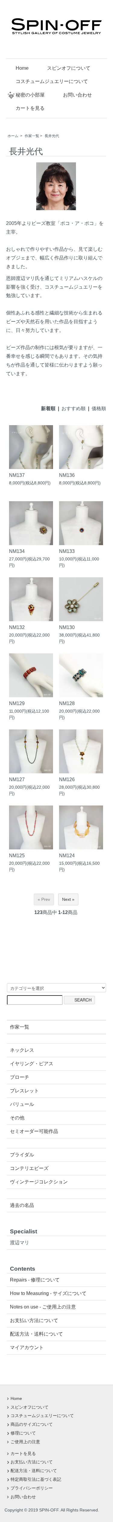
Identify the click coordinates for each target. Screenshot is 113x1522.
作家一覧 (32, 136)
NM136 (69, 475)
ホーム (13, 136)
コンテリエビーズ (29, 1168)
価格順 (99, 408)
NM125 (19, 855)
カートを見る (30, 108)
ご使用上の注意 (25, 1441)
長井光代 (52, 136)
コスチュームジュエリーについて (52, 81)
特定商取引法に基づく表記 (36, 1479)
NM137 (19, 475)
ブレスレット (24, 1090)
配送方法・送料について (36, 1333)
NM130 (69, 627)
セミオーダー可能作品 (34, 1131)
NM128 (69, 703)
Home (22, 68)
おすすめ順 (73, 408)
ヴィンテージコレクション (39, 1181)
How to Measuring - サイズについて (48, 1293)
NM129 (19, 703)
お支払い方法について (34, 1320)
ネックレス (22, 1050)
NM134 (19, 551)
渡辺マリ (19, 1242)
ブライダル (22, 1154)
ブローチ (19, 1077)
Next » (68, 899)
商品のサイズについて (32, 1424)
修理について (23, 1433)
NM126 (69, 779)
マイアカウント (27, 1347)
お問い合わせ (77, 94)
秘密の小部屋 (30, 94)
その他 (17, 1117)
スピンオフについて (68, 68)
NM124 (69, 855)
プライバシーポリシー (32, 1488)
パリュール (22, 1104)
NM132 (19, 627)
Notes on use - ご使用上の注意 (43, 1306)
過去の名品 (22, 1205)
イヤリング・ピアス (31, 1063)
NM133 (69, 551)
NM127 (19, 779)
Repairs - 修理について (35, 1279)
